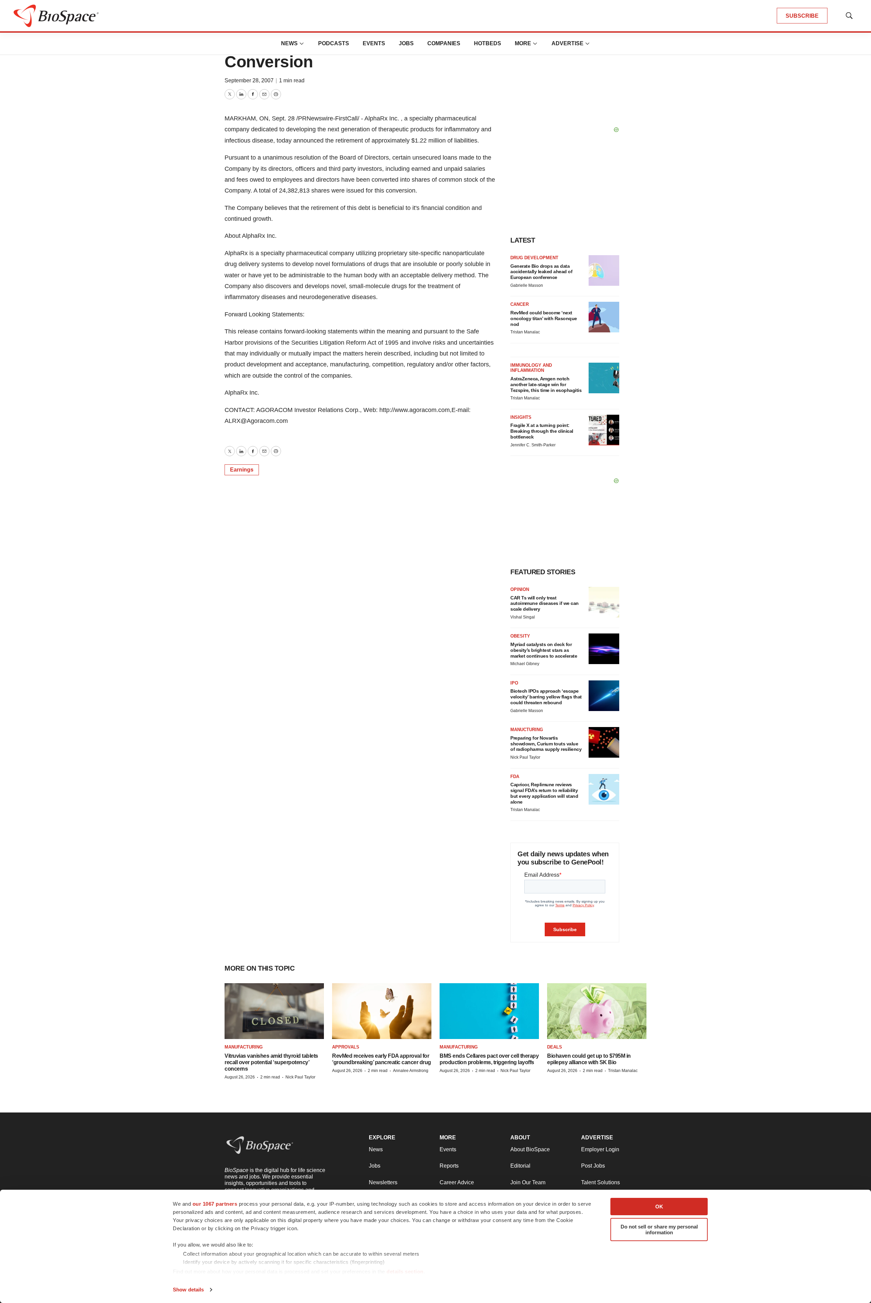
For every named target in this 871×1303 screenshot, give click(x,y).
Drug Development (534, 257)
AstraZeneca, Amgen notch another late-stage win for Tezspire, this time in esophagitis (545, 384)
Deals (554, 1047)
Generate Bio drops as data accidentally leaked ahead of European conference (541, 271)
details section (405, 1271)
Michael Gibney (524, 663)
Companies (443, 43)
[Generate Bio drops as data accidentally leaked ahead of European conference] (604, 270)
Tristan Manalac (525, 332)
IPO (514, 683)
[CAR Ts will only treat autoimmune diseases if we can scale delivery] (604, 602)
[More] (302, 43)
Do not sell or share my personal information (659, 1229)
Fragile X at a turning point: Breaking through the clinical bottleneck (541, 431)
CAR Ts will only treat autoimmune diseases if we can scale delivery (544, 603)
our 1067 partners (215, 1204)
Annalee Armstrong (410, 1070)
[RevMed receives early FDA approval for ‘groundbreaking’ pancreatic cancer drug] (381, 1011)
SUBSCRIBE (802, 16)
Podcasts (333, 43)
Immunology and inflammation (531, 368)
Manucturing (526, 729)
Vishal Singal (522, 617)
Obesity (520, 636)
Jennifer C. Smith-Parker (533, 445)
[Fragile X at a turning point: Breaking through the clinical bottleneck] (604, 430)
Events (374, 43)
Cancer (519, 304)
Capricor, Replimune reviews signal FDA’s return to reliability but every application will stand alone (544, 793)
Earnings (241, 470)
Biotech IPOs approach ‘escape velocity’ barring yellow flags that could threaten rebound (546, 696)
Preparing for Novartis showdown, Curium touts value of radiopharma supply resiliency (545, 743)
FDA (514, 776)
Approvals (345, 1047)
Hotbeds (487, 43)
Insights (520, 417)
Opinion (519, 589)
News (289, 43)
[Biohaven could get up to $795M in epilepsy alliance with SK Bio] (596, 1011)
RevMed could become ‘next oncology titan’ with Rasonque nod (543, 318)
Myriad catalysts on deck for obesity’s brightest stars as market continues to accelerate (543, 650)
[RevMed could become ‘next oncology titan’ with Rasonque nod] (604, 317)
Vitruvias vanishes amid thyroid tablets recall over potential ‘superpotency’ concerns (271, 1062)
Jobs (406, 43)
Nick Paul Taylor (525, 757)
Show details (188, 1289)
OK (659, 1206)
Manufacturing (244, 1047)
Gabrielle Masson (526, 285)
